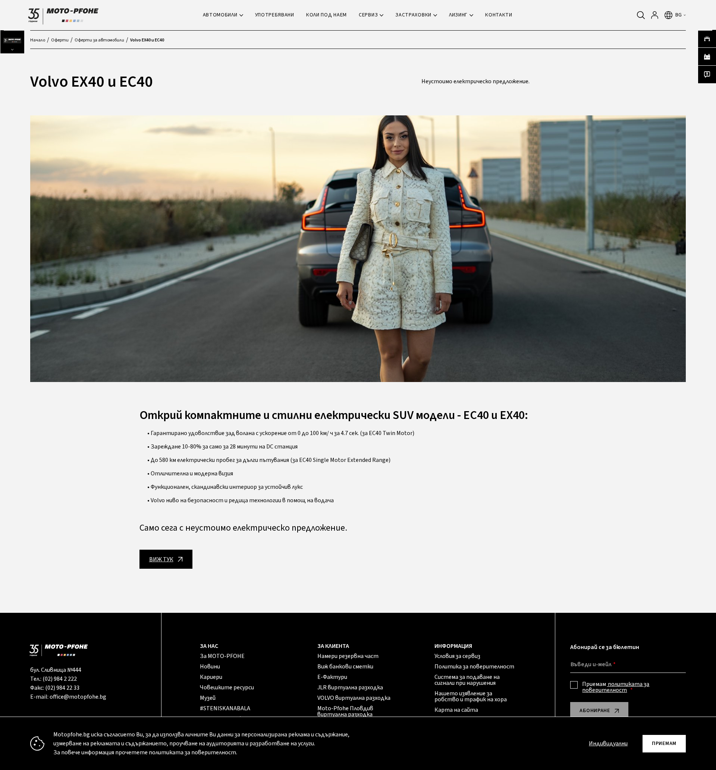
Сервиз (368, 15)
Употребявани (274, 15)
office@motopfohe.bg (78, 697)
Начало (37, 40)
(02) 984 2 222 (60, 679)
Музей (208, 698)
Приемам (615, 687)
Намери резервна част (348, 656)
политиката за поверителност (615, 687)
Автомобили (220, 15)
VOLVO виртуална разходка (353, 698)
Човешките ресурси (227, 687)
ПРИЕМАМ (664, 743)
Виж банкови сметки (345, 667)
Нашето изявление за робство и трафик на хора (470, 696)
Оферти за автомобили (99, 40)
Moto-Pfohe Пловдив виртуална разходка (345, 711)
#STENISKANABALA (225, 708)
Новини (210, 667)
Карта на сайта (456, 710)
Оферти (60, 40)
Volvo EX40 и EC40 (147, 40)
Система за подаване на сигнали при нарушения (467, 680)
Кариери (211, 677)
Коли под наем (326, 15)
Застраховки (413, 15)
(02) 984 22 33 (62, 688)
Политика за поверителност (474, 667)
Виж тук (161, 559)
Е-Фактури (332, 677)
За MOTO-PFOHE (222, 656)
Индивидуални (608, 743)
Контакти (498, 15)
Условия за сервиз (457, 656)
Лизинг (458, 15)
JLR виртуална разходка (350, 687)
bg (678, 15)
